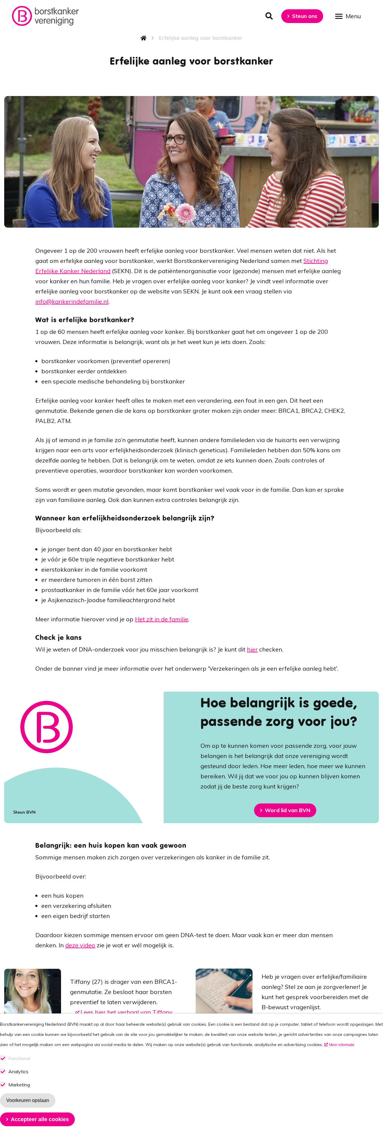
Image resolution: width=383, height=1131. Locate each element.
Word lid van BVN (287, 810)
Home (144, 38)
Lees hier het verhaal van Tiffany (126, 1012)
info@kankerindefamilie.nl (71, 301)
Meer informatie (342, 1045)
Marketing (19, 1085)
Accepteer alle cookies (40, 1119)
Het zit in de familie (161, 619)
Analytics (18, 1071)
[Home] (45, 16)
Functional (19, 1058)
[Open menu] (350, 15)
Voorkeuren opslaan (27, 1100)
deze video (80, 945)
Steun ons (304, 16)
